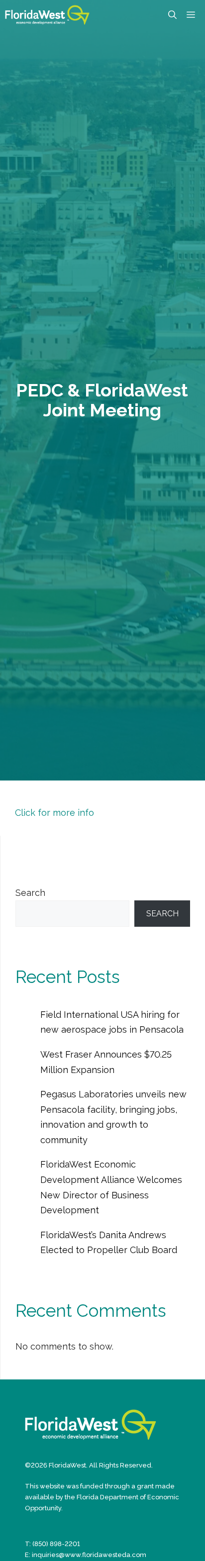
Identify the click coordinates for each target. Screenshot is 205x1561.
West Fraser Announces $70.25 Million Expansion (106, 1062)
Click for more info (54, 812)
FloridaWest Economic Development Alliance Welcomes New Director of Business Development (111, 1187)
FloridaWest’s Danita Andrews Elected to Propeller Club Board (108, 1243)
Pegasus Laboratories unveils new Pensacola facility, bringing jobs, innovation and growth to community (113, 1117)
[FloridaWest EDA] (47, 15)
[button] (172, 15)
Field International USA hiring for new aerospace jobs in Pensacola (112, 1022)
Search (30, 892)
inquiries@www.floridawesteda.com (89, 1555)
